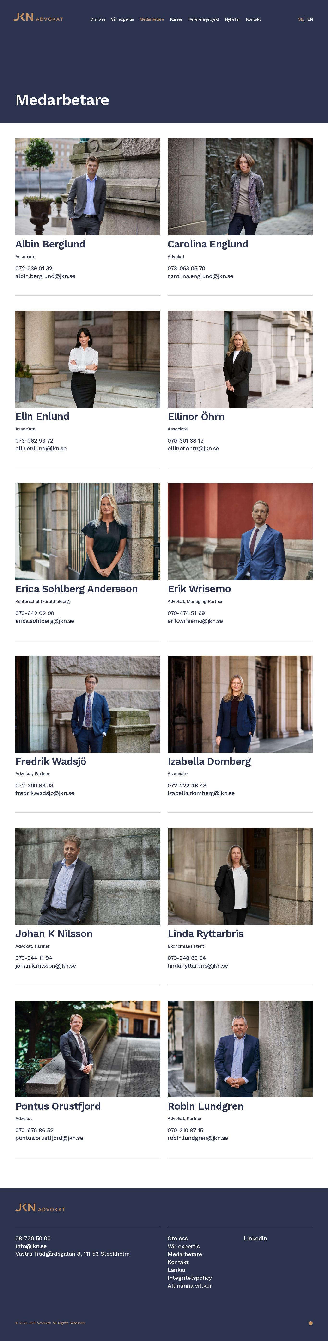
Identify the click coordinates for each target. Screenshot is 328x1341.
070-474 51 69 (186, 613)
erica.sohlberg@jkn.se (44, 621)
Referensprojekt (203, 19)
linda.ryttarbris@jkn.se (198, 965)
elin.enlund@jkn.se (41, 448)
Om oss (97, 19)
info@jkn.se (31, 1246)
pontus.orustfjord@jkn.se (49, 1138)
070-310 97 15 (185, 1130)
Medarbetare (152, 19)
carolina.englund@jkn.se (200, 276)
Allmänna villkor (190, 1285)
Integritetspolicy (190, 1277)
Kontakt (253, 19)
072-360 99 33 (34, 785)
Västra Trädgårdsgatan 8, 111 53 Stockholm (72, 1253)
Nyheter (232, 19)
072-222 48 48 (187, 785)
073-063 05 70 (186, 268)
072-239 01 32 (33, 268)
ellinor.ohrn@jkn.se (193, 448)
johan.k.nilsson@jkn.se (45, 965)
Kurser (176, 19)
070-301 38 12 (186, 440)
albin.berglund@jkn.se (45, 276)
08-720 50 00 (32, 1238)
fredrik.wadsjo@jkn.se (44, 793)
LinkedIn (255, 1238)
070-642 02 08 (34, 613)
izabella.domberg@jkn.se (201, 793)
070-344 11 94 (33, 958)
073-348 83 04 (187, 958)
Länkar (177, 1270)
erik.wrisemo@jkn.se (195, 621)
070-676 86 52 (34, 1130)
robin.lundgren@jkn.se (198, 1138)
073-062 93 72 (34, 440)
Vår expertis (122, 19)
